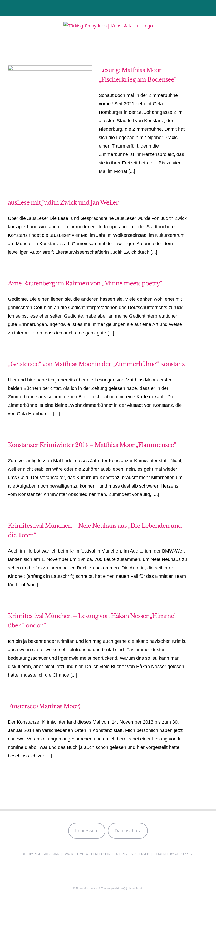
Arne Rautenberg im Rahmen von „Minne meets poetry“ (85, 283)
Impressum (87, 830)
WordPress (184, 854)
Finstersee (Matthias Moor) (44, 706)
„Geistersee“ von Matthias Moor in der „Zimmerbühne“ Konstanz (96, 364)
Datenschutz (128, 830)
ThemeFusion (99, 854)
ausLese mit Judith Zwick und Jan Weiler (63, 202)
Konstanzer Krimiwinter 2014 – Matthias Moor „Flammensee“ (92, 445)
